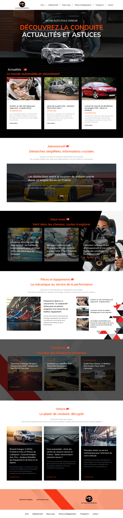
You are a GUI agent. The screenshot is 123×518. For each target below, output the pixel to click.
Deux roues (66, 5)
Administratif (53, 5)
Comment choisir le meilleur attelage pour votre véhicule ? (101, 311)
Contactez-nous (42, 499)
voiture (110, 5)
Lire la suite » (14, 123)
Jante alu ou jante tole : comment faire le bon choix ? (60, 107)
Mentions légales (26, 499)
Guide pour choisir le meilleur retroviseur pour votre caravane (97, 365)
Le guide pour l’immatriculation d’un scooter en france (59, 178)
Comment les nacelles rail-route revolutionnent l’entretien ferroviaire (59, 365)
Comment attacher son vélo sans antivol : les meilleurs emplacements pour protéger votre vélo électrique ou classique (25, 248)
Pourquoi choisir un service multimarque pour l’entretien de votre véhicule (98, 453)
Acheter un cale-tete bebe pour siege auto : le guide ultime (22, 107)
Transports (100, 5)
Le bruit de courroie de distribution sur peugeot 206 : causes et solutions (99, 108)
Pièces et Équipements (83, 5)
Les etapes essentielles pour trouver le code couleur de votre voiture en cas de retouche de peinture (101, 324)
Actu (42, 5)
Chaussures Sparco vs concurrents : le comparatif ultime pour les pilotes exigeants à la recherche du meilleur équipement (56, 306)
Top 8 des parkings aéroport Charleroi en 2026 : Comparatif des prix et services (24, 365)
